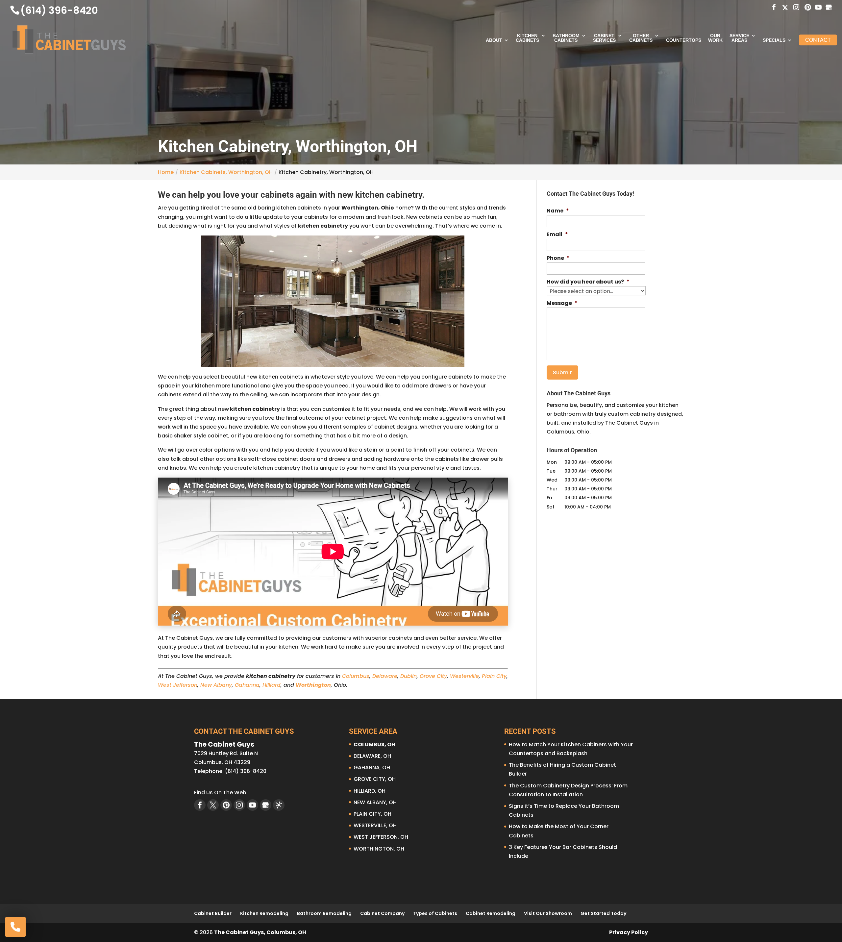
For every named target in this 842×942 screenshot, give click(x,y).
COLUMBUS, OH (374, 744)
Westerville (464, 676)
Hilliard (271, 685)
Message (562, 303)
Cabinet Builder (213, 913)
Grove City (433, 676)
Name (558, 211)
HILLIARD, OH (369, 791)
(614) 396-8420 (59, 10)
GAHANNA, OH (372, 767)
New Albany (216, 685)
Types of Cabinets (435, 913)
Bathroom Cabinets (566, 38)
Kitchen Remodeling (264, 913)
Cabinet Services (604, 38)
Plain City (494, 676)
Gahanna (247, 685)
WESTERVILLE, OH (375, 825)
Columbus (355, 676)
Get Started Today (603, 913)
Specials (774, 40)
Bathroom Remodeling (324, 913)
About (494, 40)
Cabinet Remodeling (490, 913)
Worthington (313, 685)
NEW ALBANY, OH (375, 802)
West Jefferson (177, 685)
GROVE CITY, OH (375, 779)
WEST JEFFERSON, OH (381, 837)
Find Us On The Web (220, 792)
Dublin (408, 676)
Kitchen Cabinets (527, 38)
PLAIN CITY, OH (372, 814)
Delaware (384, 676)
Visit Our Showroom (548, 913)
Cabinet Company (382, 913)
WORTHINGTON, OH (379, 849)
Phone (558, 258)
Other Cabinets (641, 38)
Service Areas (739, 38)
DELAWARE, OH (372, 756)
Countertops (683, 40)
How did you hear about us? (588, 282)
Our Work (715, 38)
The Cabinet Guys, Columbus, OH (260, 932)
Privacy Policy (628, 932)
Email (557, 234)
